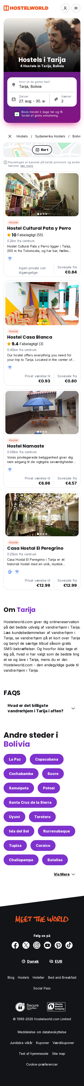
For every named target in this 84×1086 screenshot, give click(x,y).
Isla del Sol (19, 831)
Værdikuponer (63, 1043)
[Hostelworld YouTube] (47, 945)
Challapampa (21, 860)
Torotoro (42, 816)
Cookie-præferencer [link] (42, 1064)
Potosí (49, 788)
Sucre (52, 773)
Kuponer (42, 1043)
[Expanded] (9, 136)
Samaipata (19, 788)
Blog (11, 977)
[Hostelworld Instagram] (36, 945)
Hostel (13, 222)
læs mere (26, 166)
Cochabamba (21, 773)
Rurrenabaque (56, 831)
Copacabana (46, 759)
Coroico (43, 845)
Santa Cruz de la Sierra (30, 802)
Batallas (54, 860)
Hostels (23, 977)
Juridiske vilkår (21, 1043)
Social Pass (42, 988)
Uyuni (14, 816)
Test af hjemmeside (34, 1053)
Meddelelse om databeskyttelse (42, 1032)
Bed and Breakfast (62, 977)
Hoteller (39, 977)
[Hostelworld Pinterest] (58, 945)
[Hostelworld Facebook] (15, 945)
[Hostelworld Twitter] (26, 945)
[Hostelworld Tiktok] (69, 945)
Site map (58, 1053)
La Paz (15, 759)
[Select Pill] (65, 8)
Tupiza (15, 845)
